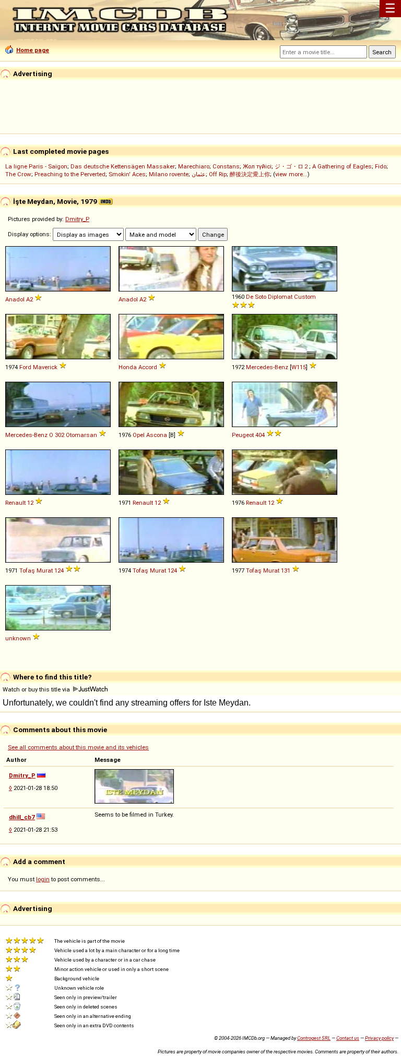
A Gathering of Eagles (342, 166)
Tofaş (27, 570)
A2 (29, 299)
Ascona (156, 435)
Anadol (15, 299)
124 (59, 570)
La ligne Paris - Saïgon (36, 166)
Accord (147, 367)
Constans (226, 166)
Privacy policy (379, 1038)
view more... (291, 174)
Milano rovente (168, 174)
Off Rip (218, 174)
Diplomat (280, 296)
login (43, 879)
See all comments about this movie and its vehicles (78, 747)
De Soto (256, 296)
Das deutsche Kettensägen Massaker (122, 166)
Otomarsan (81, 435)
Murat (45, 570)
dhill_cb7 (22, 817)
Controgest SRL (314, 1038)
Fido (380, 166)
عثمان (199, 174)
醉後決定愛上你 (250, 174)
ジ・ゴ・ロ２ (292, 166)
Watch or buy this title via (37, 689)
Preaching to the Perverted (69, 174)
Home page (32, 50)
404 (260, 435)
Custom (305, 296)
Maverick (45, 367)
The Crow (18, 174)
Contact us (347, 1038)
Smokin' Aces (127, 174)
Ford (25, 367)
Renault (15, 502)
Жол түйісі (257, 166)
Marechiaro (193, 166)
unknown (18, 638)
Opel (139, 435)
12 (30, 502)
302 (59, 435)
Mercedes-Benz (267, 367)
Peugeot (243, 435)
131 (285, 570)
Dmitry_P (77, 219)
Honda (128, 367)
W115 (298, 367)
